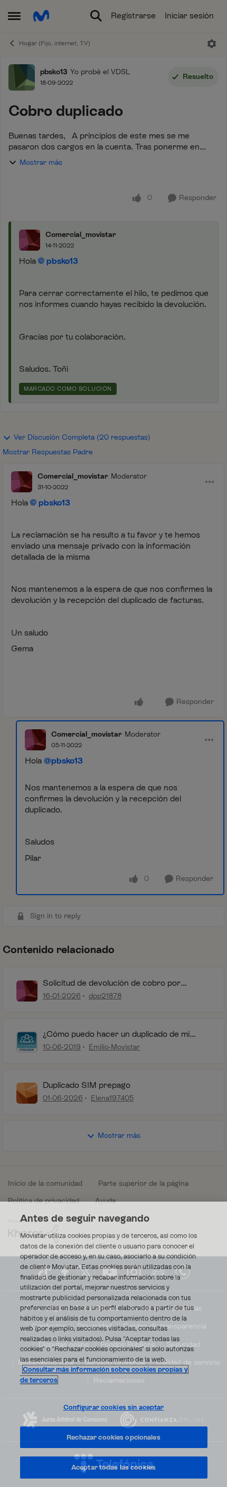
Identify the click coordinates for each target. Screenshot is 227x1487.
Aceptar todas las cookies (113, 1467)
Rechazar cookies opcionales (113, 1437)
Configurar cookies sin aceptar (113, 1407)
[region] (113, 1344)
